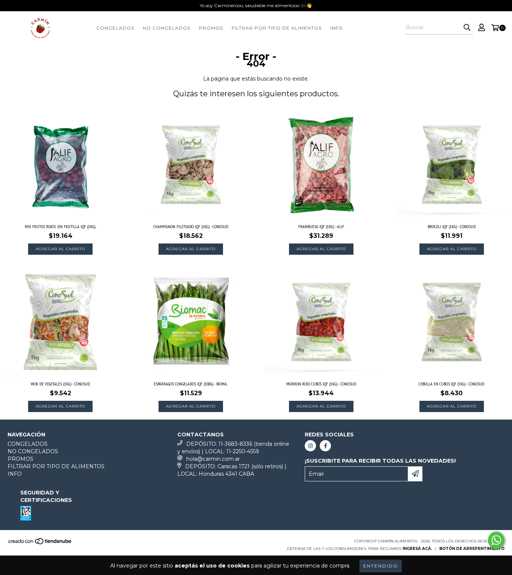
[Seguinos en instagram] (310, 445)
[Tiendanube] (40, 543)
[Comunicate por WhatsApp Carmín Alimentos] (496, 540)
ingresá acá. (417, 548)
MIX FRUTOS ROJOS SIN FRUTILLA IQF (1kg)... (60, 226)
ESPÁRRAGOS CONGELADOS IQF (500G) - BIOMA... (191, 384)
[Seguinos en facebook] (325, 445)
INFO (336, 28)
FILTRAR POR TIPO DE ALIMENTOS (277, 28)
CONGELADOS (115, 28)
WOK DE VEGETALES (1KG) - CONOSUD (60, 384)
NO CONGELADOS (166, 28)
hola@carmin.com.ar (213, 459)
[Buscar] (467, 27)
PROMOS (211, 28)
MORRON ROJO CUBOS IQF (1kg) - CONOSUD (321, 384)
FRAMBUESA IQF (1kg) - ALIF (321, 226)
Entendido (380, 566)
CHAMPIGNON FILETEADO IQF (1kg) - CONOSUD (190, 226)
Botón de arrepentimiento (472, 548)
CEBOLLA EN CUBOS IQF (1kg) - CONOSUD (451, 384)
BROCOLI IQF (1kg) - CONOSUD (452, 226)
